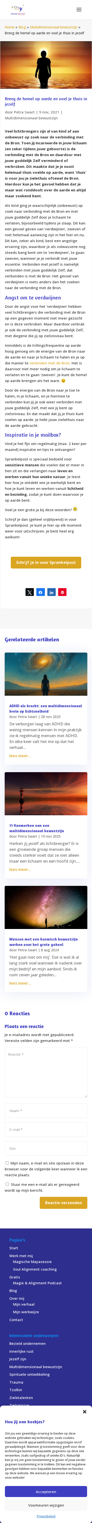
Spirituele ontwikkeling (29, 1374)
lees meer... (20, 755)
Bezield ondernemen (27, 1343)
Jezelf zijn (17, 1358)
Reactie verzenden (63, 1202)
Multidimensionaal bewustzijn (54, 27)
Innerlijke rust (21, 1351)
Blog (22, 27)
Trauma (16, 1382)
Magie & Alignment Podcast (37, 1282)
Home (9, 27)
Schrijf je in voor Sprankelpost (46, 562)
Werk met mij (21, 1255)
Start (13, 1247)
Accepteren (46, 1491)
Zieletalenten (21, 1397)
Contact (16, 1319)
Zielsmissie (19, 1405)
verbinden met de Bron (49, 362)
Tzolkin (15, 1389)
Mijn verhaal (24, 1304)
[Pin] (62, 592)
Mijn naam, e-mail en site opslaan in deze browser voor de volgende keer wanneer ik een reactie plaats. (46, 1169)
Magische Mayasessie (32, 1261)
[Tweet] (30, 592)
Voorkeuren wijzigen (46, 1505)
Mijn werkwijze (26, 1311)
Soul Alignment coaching (35, 1269)
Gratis (14, 1277)
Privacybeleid (46, 1516)
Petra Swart (24, 112)
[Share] (40, 592)
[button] (84, 1411)
